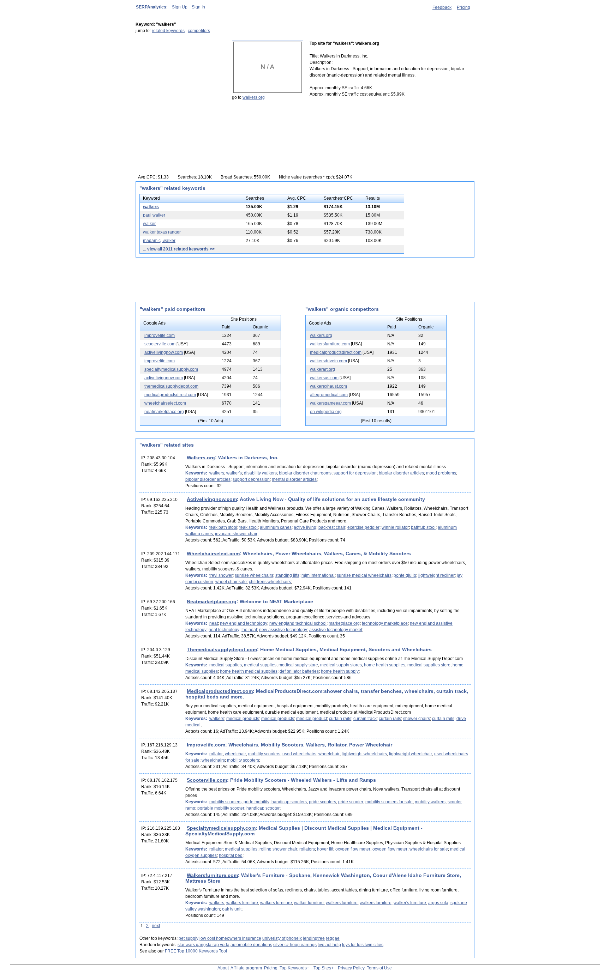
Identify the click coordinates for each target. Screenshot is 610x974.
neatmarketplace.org (164, 411)
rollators (307, 849)
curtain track (365, 718)
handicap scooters (289, 801)
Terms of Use (379, 968)
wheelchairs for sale (428, 849)
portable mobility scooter (220, 808)
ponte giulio (405, 575)
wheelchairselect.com (165, 403)
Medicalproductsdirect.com (220, 691)
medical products (242, 718)
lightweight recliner (436, 575)
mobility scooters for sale (389, 801)
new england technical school (298, 623)
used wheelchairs (299, 753)
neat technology (224, 629)
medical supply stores (341, 665)
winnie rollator (395, 527)
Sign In (198, 7)
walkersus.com (324, 377)
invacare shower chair (236, 533)
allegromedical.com (329, 394)
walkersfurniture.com (330, 343)
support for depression (355, 473)
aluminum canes (276, 527)
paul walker (154, 215)
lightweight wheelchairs (364, 753)
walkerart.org (322, 369)
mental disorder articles (294, 479)
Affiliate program (246, 968)
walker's (234, 473)
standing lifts (287, 575)
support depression (251, 479)
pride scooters (322, 801)
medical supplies (225, 665)
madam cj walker (159, 240)
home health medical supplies (248, 671)
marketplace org (344, 623)
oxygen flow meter (352, 849)
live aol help (329, 944)
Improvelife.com (206, 745)
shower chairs (416, 718)
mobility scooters (264, 753)
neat (213, 623)
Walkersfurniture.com (212, 875)
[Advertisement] (180, 84)
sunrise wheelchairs (254, 575)
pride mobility (256, 801)
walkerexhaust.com (328, 386)
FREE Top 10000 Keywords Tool (196, 951)
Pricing (463, 7)
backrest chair (331, 527)
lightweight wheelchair (410, 753)
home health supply (340, 671)
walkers (151, 206)
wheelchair (235, 753)
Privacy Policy (351, 968)
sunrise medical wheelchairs (364, 575)
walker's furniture (410, 902)
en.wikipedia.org (326, 411)
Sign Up (179, 7)
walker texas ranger (162, 232)
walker (149, 223)
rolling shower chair (278, 849)
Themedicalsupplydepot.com (222, 649)
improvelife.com (159, 335)
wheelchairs (213, 760)
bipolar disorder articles (401, 473)
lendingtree (314, 938)
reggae (333, 938)
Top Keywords (293, 968)
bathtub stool (423, 527)
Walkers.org (201, 457)
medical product (311, 718)
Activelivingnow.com (212, 499)
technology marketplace (385, 623)
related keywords (168, 30)
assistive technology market (335, 629)
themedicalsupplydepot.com (171, 386)
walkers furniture (242, 902)
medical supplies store (428, 665)
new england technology (243, 623)
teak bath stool (223, 527)
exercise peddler (363, 527)
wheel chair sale (231, 581)
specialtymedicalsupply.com (171, 369)
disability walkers (260, 473)
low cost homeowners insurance (230, 938)
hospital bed (231, 855)
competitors (199, 30)
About (223, 968)
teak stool (248, 527)
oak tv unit (231, 909)
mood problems (441, 473)
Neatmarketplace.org (212, 601)
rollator (216, 753)
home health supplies (384, 665)
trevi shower (221, 575)
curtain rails (340, 718)
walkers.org (254, 97)
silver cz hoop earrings (295, 944)
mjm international (318, 575)
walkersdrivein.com (328, 360)
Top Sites (322, 968)
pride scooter (350, 801)
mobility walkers (430, 801)
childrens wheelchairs (270, 581)
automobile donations (251, 944)
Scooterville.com (207, 780)
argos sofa (438, 902)
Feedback (441, 7)
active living (305, 527)
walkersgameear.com (330, 403)
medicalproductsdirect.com (170, 394)
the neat (249, 629)
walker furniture (309, 902)
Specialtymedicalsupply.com (221, 828)
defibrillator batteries (299, 671)
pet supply (188, 938)
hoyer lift (325, 849)
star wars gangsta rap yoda (203, 944)
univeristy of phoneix (282, 938)
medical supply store (298, 665)
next (156, 925)
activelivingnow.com (163, 352)
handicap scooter (263, 808)
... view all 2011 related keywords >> (179, 249)
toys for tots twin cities (362, 944)
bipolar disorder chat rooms (305, 473)
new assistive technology (283, 629)
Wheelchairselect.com (213, 553)
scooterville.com (159, 343)
